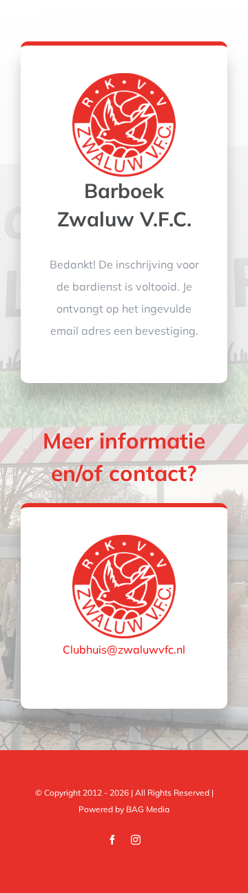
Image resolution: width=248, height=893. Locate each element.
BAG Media (147, 809)
